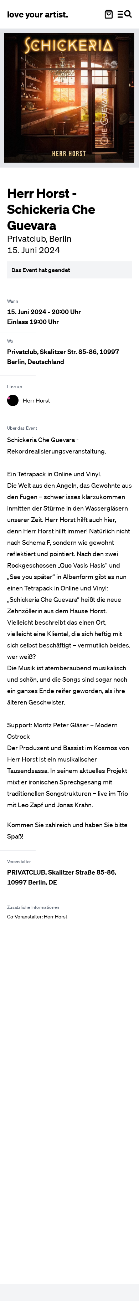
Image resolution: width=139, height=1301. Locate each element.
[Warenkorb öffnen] (108, 14)
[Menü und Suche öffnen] (125, 14)
